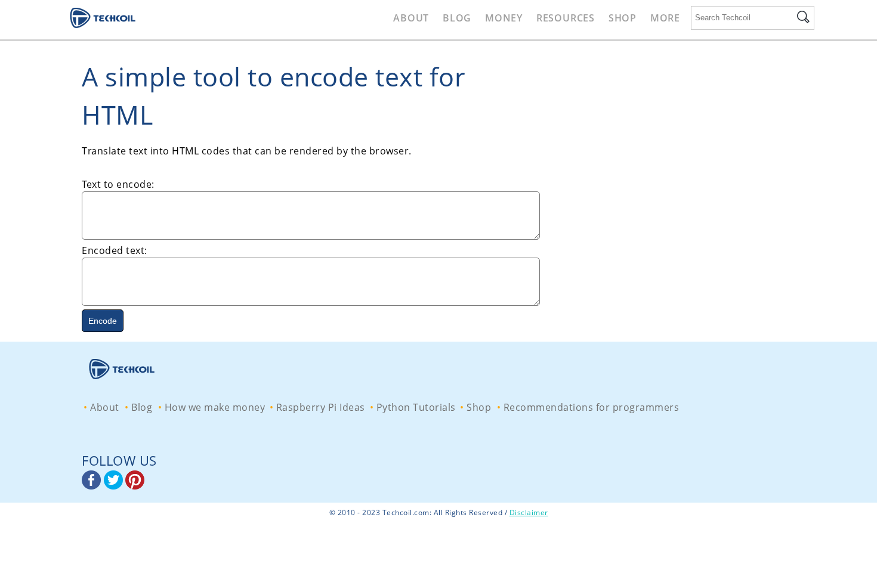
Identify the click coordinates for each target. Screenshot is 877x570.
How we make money (215, 407)
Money (504, 17)
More (665, 17)
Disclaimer (528, 512)
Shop (623, 17)
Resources (565, 17)
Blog (457, 17)
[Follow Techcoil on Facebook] (93, 485)
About (411, 17)
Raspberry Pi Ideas (320, 407)
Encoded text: (114, 250)
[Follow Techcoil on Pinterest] (134, 485)
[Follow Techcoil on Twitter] (115, 485)
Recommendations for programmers (592, 407)
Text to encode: (118, 184)
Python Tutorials (416, 407)
